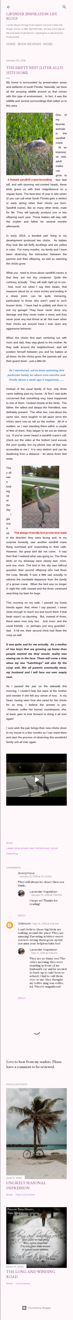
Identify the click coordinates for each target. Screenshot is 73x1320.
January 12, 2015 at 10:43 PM (35, 876)
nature (54, 848)
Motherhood (42, 848)
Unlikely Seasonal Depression (26, 1185)
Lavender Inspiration (43, 891)
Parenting (12, 853)
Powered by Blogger (39, 1307)
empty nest (27, 848)
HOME (11, 44)
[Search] (64, 6)
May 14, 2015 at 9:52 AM (46, 923)
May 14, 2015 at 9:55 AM (44, 952)
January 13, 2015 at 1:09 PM (46, 894)
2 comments (23, 1283)
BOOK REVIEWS (29, 44)
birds (17, 848)
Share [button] (9, 842)
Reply (22, 915)
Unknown (24, 923)
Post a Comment (25, 1194)
